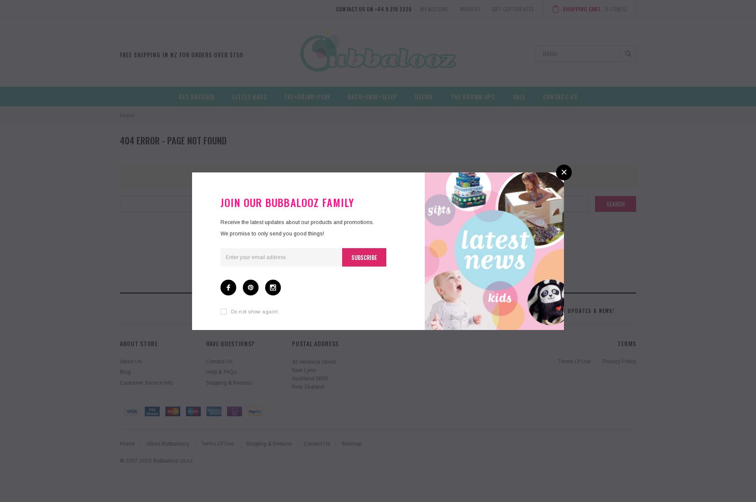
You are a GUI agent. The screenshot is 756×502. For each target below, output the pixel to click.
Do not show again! (254, 311)
